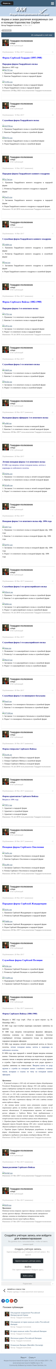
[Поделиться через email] (15, 1301)
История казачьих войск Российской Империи (28, 1331)
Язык (23, 1357)
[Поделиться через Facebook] (3, 1301)
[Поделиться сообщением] (52, 52)
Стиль (31, 1357)
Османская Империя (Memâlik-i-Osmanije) (26, 1345)
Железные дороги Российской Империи (26, 1338)
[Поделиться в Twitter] (7, 1301)
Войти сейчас (28, 1276)
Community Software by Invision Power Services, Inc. (28, 1365)
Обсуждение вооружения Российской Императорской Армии (25, 1313)
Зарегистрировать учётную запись (28, 1261)
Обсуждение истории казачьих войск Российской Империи (29, 1323)
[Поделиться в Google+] (11, 1301)
